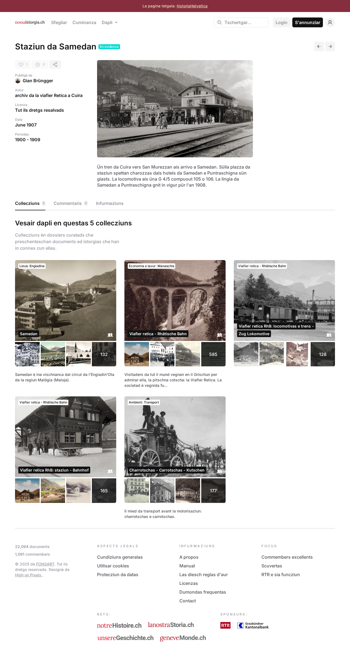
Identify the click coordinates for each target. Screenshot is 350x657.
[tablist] (175, 203)
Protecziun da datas (117, 574)
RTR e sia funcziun (280, 574)
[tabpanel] (175, 368)
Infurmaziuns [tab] (110, 203)
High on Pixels (28, 575)
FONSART (45, 564)
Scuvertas (271, 565)
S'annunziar (307, 22)
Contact (187, 600)
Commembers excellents (287, 557)
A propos (189, 557)
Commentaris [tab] (70, 203)
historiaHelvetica (192, 6)
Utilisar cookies (113, 565)
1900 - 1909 (27, 139)
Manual (187, 565)
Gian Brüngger (38, 80)
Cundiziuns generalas (120, 557)
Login (281, 22)
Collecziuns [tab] (30, 203)
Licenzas (188, 583)
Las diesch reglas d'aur (203, 574)
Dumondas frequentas (202, 592)
